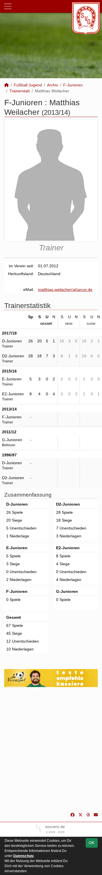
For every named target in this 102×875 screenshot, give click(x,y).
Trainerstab (19, 91)
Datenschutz (23, 856)
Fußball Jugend (28, 85)
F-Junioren (73, 85)
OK (91, 842)
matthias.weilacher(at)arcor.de (65, 289)
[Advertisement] (51, 749)
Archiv (52, 85)
